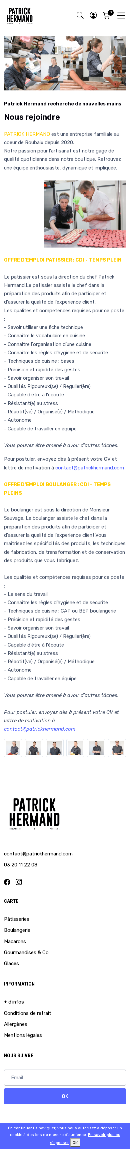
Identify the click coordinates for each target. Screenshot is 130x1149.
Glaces (11, 964)
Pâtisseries (16, 919)
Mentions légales (23, 1035)
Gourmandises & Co (26, 952)
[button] (93, 15)
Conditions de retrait (27, 1013)
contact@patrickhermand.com (89, 468)
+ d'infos (14, 1002)
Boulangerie (17, 930)
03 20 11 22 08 (20, 865)
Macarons (15, 941)
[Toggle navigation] (121, 15)
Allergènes (15, 1024)
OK (65, 1096)
